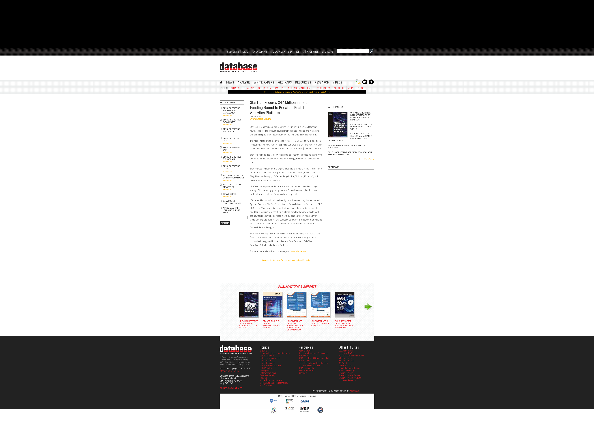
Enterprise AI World (347, 353)
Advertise (313, 51)
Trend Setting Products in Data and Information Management (313, 364)
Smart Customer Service (349, 368)
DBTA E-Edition (230, 194)
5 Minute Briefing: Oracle (232, 139)
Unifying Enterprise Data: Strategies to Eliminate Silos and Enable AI (360, 116)
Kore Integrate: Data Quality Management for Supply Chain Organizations (350, 137)
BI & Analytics (251, 88)
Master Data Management (271, 380)
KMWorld (343, 363)
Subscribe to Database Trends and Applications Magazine (286, 260)
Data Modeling (266, 368)
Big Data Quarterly (281, 51)
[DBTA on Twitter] (358, 83)
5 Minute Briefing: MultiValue (232, 130)
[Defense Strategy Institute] (320, 412)
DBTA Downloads (306, 368)
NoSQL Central (266, 385)
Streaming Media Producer (350, 378)
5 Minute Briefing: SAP (232, 148)
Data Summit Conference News (232, 202)
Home (221, 82)
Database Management (300, 88)
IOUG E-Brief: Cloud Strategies (232, 186)
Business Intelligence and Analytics (275, 353)
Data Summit (260, 51)
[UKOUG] (304, 411)
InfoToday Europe (346, 360)
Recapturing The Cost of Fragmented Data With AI (361, 126)
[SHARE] (289, 409)
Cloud (341, 88)
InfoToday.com (345, 358)
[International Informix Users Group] (289, 403)
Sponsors (327, 51)
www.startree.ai (298, 251)
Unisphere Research (347, 380)
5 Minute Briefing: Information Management (232, 110)
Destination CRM (346, 350)
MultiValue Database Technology (274, 383)
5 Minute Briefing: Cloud (232, 167)
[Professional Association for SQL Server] (274, 413)
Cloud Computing (267, 363)
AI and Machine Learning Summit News (231, 210)
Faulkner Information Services (351, 355)
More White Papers (366, 159)
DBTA (238, 67)
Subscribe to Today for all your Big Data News (297, 92)
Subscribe (233, 51)
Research (321, 82)
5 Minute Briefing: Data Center (232, 121)
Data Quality (265, 370)
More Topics (355, 88)
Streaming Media (346, 373)
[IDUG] (274, 402)
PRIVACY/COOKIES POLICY (231, 388)
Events (300, 51)
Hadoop (263, 378)
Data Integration (273, 88)
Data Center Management (270, 365)
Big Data (234, 88)
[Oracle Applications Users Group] (304, 403)
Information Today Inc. (229, 371)
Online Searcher (345, 365)
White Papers (264, 82)
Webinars (285, 82)
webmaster (354, 391)
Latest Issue (227, 115)
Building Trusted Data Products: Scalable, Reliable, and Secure (350, 153)
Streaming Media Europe (349, 375)
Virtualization (326, 88)
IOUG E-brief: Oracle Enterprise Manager (233, 176)
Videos (337, 82)
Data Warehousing (268, 373)
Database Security (267, 375)
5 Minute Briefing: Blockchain (232, 158)
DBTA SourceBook (306, 370)
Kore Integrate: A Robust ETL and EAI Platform (347, 146)
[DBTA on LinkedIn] (364, 84)
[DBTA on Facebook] (371, 84)
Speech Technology (347, 370)
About (245, 51)
